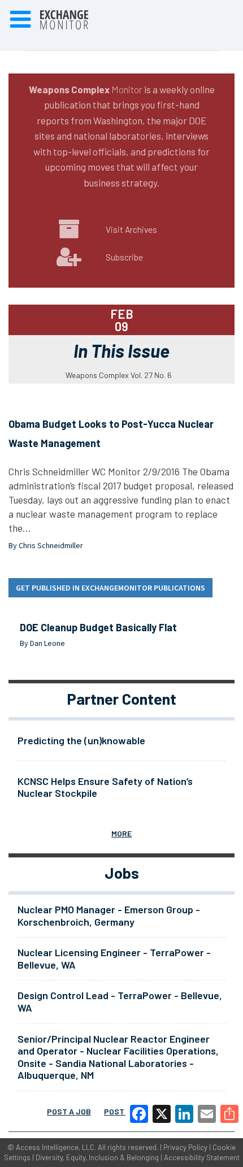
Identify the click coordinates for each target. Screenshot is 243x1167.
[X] (161, 1114)
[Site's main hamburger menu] (20, 19)
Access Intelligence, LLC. (56, 1147)
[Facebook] (139, 1114)
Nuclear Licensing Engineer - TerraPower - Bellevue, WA (114, 958)
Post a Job (69, 1111)
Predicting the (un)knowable (81, 740)
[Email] (207, 1114)
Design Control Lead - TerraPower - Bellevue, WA (120, 1001)
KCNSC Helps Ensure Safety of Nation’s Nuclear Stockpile (105, 787)
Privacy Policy (185, 1147)
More (121, 833)
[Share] (229, 1114)
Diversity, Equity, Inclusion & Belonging (97, 1157)
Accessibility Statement (202, 1157)
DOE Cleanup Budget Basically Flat (98, 627)
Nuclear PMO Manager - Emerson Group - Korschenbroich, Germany (109, 915)
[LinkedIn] (184, 1114)
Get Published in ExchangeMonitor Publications (110, 588)
